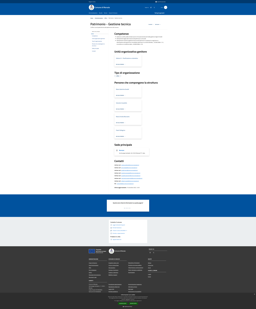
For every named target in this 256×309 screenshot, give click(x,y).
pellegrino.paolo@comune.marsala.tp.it (130, 181)
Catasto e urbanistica (113, 272)
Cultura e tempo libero (114, 265)
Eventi (149, 277)
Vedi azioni (157, 24)
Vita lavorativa (112, 268)
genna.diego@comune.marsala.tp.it (129, 168)
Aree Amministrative (93, 265)
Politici (90, 272)
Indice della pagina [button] (96, 31)
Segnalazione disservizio (114, 287)
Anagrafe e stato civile (114, 263)
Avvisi (149, 268)
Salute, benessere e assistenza (135, 270)
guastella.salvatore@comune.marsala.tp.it (130, 176)
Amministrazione (99, 18)
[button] (128, 306)
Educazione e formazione (134, 263)
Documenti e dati (93, 277)
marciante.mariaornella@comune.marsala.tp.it (131, 178)
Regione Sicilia (92, 2)
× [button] (254, 294)
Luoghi (149, 274)
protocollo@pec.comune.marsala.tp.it (125, 184)
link (140, 300)
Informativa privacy (132, 287)
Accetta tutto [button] (122, 303)
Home (91, 18)
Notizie (149, 263)
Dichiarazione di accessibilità (134, 291)
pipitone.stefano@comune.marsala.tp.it (130, 165)
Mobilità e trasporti (113, 275)
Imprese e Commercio (113, 270)
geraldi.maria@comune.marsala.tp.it (129, 170)
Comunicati (150, 265)
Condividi (150, 24)
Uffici (105, 18)
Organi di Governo (93, 263)
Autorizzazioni (131, 272)
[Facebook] (150, 7)
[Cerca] (165, 7)
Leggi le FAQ (111, 289)
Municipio (121, 150)
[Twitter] (153, 7)
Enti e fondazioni (92, 270)
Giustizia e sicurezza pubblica (134, 265)
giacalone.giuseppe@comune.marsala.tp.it (130, 173)
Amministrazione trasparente (135, 284)
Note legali (130, 289)
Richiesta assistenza (113, 291)
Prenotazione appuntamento (115, 284)
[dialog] (128, 301)
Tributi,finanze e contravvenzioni (135, 267)
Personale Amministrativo (95, 275)
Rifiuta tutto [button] (133, 303)
